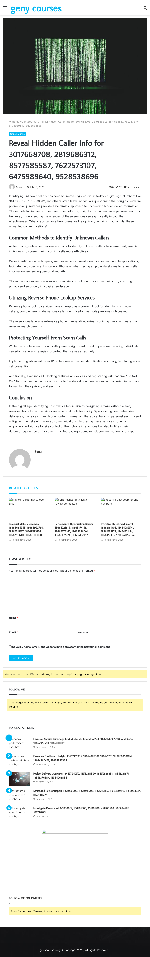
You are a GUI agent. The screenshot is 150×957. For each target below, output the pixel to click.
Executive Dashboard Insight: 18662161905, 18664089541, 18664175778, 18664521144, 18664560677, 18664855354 (117, 529)
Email (13, 632)
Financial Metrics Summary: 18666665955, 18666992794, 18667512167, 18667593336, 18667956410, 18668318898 (26, 529)
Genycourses (29, 121)
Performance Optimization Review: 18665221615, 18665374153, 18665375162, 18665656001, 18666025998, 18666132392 (74, 529)
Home (15, 121)
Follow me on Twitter (25, 898)
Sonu (19, 187)
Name (13, 617)
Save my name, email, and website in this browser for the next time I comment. (61, 646)
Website (83, 632)
